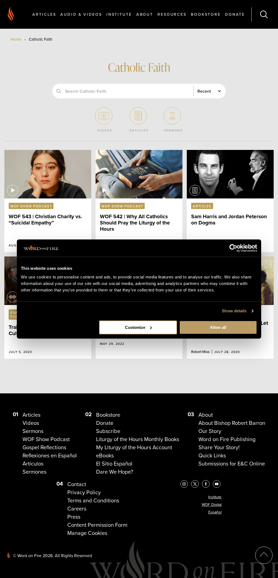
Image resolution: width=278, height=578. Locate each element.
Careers (76, 509)
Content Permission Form (97, 525)
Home (15, 39)
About (144, 14)
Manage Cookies (87, 533)
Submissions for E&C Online (231, 464)
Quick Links (212, 455)
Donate (235, 14)
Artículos (33, 464)
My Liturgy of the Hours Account (134, 447)
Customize (135, 327)
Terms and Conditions (93, 500)
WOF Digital (212, 505)
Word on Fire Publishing (226, 439)
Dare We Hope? (114, 472)
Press (73, 517)
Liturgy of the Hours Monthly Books (137, 439)
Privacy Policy (84, 492)
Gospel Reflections (44, 447)
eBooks (105, 455)
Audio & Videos (81, 14)
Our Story (209, 431)
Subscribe (108, 431)
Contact (76, 484)
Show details (234, 311)
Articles (44, 14)
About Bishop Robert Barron (231, 423)
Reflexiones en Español (50, 455)
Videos (31, 423)
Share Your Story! (219, 447)
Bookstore (206, 14)
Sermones (34, 472)
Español (215, 512)
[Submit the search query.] (58, 91)
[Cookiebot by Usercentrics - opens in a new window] (233, 248)
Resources (172, 14)
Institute (119, 14)
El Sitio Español (114, 464)
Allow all (218, 327)
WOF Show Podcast (46, 439)
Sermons (33, 431)
